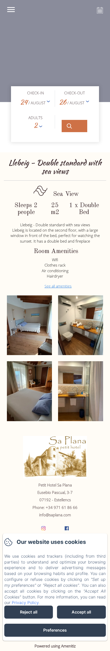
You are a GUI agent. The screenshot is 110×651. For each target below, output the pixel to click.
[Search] (74, 126)
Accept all (81, 612)
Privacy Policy (25, 602)
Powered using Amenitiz (55, 645)
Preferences (55, 630)
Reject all (28, 612)
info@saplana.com (55, 514)
